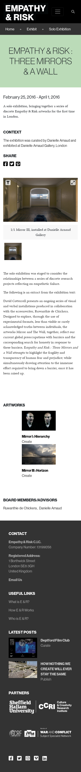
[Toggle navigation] (58, 11)
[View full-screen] (73, 182)
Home (9, 29)
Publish (46, 679)
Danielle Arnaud (50, 508)
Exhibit (32, 29)
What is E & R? (19, 602)
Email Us (15, 580)
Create (27, 441)
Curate (46, 645)
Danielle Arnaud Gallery (37, 145)
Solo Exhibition (60, 29)
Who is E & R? (19, 618)
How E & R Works (21, 610)
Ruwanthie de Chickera (20, 508)
